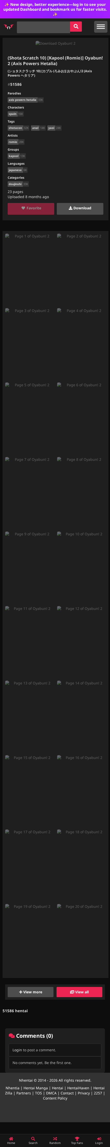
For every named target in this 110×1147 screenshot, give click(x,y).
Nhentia (12, 1087)
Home (11, 1143)
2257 (98, 1093)
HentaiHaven (78, 1087)
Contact (67, 1093)
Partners (23, 1093)
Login (17, 1049)
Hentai (57, 1087)
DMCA (51, 1093)
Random (55, 1143)
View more (32, 991)
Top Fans (77, 1143)
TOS (38, 1093)
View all (81, 991)
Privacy (84, 1093)
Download (81, 208)
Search (33, 1143)
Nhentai (26, 1080)
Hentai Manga (36, 1087)
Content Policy (55, 1098)
